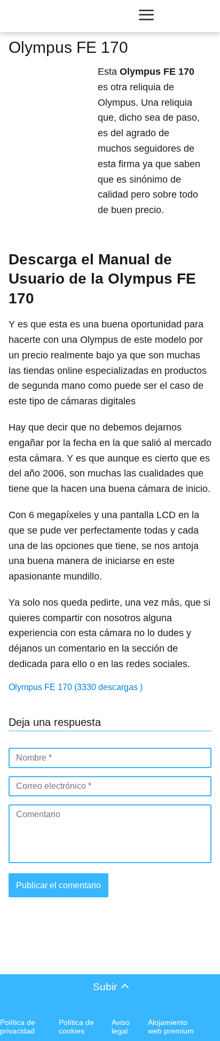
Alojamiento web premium (171, 1026)
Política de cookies (76, 1026)
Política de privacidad (17, 1026)
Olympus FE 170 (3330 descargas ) (76, 687)
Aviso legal (121, 1026)
